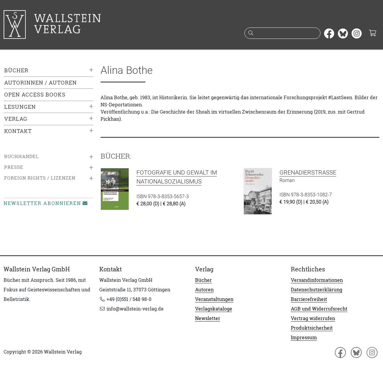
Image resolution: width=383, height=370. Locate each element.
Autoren (204, 289)
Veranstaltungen (214, 299)
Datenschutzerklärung (316, 289)
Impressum (304, 337)
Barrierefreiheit (309, 299)
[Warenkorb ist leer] (372, 33)
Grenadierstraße (307, 172)
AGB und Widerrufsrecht (319, 308)
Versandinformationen (317, 280)
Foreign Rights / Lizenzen (39, 178)
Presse (13, 167)
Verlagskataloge (213, 308)
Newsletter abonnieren (42, 203)
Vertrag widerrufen (313, 318)
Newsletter (207, 318)
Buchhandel (21, 156)
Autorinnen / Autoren (40, 82)
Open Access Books (35, 94)
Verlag (15, 119)
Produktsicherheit (312, 328)
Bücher (16, 70)
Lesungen (20, 107)
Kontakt (18, 131)
